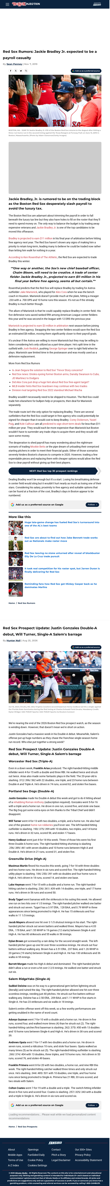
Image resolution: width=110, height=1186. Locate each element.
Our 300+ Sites (83, 1149)
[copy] (26, 71)
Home (12, 603)
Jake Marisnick (28, 292)
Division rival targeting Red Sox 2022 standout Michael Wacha (47, 390)
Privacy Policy (83, 1154)
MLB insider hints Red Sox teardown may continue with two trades (49, 386)
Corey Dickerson (79, 419)
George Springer (58, 348)
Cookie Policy (35, 1160)
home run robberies (42, 824)
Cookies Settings (37, 1165)
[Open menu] (7, 4)
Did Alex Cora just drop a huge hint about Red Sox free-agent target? (50, 382)
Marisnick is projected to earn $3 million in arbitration (38, 325)
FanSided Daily (36, 1154)
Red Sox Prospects (27, 1126)
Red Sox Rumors (26, 603)
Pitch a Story (59, 1154)
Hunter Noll (13, 640)
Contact (56, 1149)
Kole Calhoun (27, 423)
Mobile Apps (15, 1154)
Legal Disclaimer (61, 1160)
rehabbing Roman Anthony (28, 802)
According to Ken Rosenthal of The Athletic (33, 257)
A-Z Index (13, 1165)
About (11, 1149)
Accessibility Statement (88, 1160)
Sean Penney (14, 64)
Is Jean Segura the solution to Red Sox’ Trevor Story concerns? (47, 370)
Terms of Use (15, 1160)
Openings (33, 1149)
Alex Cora (61, 292)
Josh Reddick (30, 348)
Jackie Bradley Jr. (46, 227)
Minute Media (21, 1173)
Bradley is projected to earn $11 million (30, 238)
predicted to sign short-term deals (62, 423)
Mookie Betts (37, 446)
